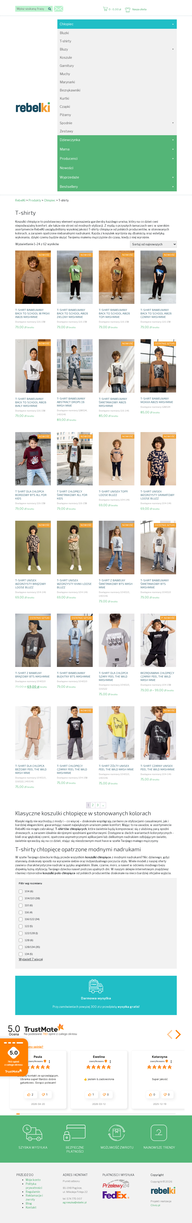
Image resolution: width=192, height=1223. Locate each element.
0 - (115, 9)
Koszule (66, 57)
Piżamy (65, 115)
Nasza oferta (139, 9)
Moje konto (33, 1180)
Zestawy (66, 131)
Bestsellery (69, 187)
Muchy (65, 74)
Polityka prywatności (34, 1186)
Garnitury (67, 66)
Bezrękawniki (70, 90)
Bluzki (64, 33)
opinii (60, 1034)
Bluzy (64, 49)
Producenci (69, 158)
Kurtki (64, 98)
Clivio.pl (155, 1205)
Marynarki (67, 82)
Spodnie (66, 123)
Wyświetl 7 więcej (31, 959)
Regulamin (33, 1192)
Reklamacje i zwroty (34, 1197)
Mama (65, 149)
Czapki (65, 107)
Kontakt (31, 1207)
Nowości (66, 168)
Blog (29, 1203)
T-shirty (65, 41)
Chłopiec (67, 24)
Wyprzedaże (69, 177)
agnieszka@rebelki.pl (75, 1202)
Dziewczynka (70, 140)
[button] (177, 1034)
